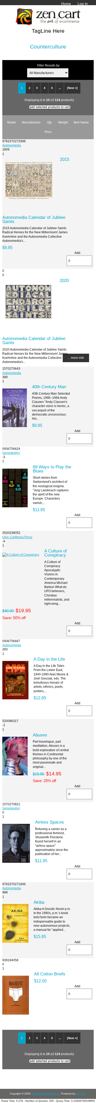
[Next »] (72, 87)
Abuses (40, 734)
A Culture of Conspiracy (55, 553)
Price (48, 132)
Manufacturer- (31, 122)
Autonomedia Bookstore (45, 1093)
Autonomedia (11, 145)
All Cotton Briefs (49, 973)
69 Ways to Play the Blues (52, 469)
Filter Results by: (48, 65)
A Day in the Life (49, 659)
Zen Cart (81, 1093)
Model (11, 122)
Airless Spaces (49, 822)
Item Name (81, 122)
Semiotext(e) (11, 452)
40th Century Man (49, 386)
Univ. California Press (17, 537)
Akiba (39, 902)
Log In (83, 4)
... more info (76, 357)
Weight (63, 122)
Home (66, 4)
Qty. (49, 122)
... (60, 87)
